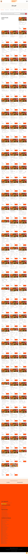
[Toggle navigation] (26, 1)
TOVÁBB (25, 28)
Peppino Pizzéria (14, 1)
